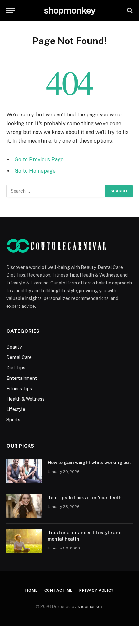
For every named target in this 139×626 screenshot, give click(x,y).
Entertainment (21, 378)
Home (31, 590)
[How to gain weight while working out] (24, 471)
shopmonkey (90, 606)
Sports (13, 419)
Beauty (14, 347)
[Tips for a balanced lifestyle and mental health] (24, 541)
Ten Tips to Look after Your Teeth (85, 497)
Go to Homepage (35, 171)
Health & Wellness (25, 399)
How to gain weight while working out (89, 462)
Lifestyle (15, 409)
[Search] (129, 10)
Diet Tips (15, 367)
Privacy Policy (96, 590)
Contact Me (58, 590)
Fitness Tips (19, 388)
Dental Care (19, 357)
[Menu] (10, 10)
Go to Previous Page (39, 159)
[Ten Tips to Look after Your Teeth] (24, 506)
